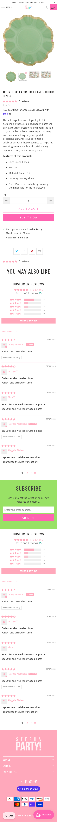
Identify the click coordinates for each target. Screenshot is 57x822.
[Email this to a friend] (39, 251)
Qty (4, 194)
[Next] (52, 41)
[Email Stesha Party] (21, 782)
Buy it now (28, 217)
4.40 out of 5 (36, 289)
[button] (10, 101)
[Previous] (5, 41)
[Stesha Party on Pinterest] (36, 782)
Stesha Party (22, 815)
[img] (8, 340)
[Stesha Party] (28, 7)
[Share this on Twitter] (16, 251)
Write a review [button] (28, 320)
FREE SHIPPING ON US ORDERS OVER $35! (28, 2)
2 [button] (27, 473)
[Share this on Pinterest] (32, 251)
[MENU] (1, 7)
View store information (17, 237)
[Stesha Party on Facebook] (26, 782)
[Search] (46, 7)
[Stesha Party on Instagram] (31, 782)
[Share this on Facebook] (24, 251)
